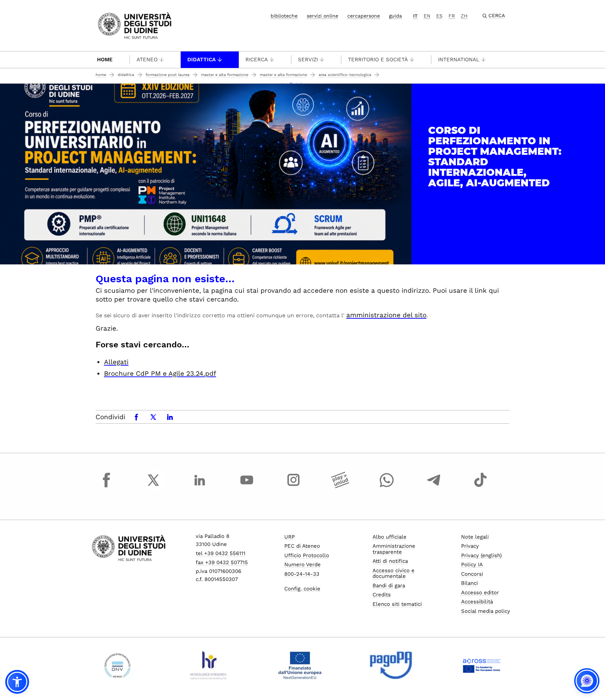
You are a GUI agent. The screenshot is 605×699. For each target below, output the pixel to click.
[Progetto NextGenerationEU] (300, 665)
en (427, 16)
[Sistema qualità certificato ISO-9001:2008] (117, 665)
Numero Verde (302, 564)
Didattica (201, 59)
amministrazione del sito (386, 315)
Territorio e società (378, 59)
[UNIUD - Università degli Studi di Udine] (135, 25)
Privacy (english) (481, 555)
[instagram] (293, 486)
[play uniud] (340, 486)
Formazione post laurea (167, 74)
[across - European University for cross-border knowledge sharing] (482, 665)
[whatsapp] (387, 486)
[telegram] (434, 486)
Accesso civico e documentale (394, 573)
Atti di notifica (390, 561)
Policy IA (472, 564)
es (439, 16)
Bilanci (469, 583)
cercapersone (363, 16)
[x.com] (153, 486)
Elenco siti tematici (397, 604)
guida (395, 16)
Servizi (308, 59)
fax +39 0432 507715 (222, 562)
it (415, 16)
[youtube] (247, 486)
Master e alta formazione (224, 74)
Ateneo (147, 59)
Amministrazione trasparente (394, 549)
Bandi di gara (389, 585)
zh (464, 16)
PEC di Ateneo (302, 546)
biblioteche (284, 16)
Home (105, 59)
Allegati (116, 362)
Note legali (475, 537)
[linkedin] (200, 486)
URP (289, 537)
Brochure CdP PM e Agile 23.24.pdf (160, 373)
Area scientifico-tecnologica (345, 74)
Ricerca (256, 59)
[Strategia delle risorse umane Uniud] (208, 665)
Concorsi (472, 574)
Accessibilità (477, 601)
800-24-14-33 (301, 574)
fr (451, 16)
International (458, 59)
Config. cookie (302, 589)
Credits (382, 594)
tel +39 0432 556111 (220, 553)
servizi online (322, 16)
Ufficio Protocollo (306, 555)
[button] (17, 682)
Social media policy (485, 611)
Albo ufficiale (389, 537)
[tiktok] (480, 486)
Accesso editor (480, 592)
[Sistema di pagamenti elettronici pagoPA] (391, 665)
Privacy (470, 546)
